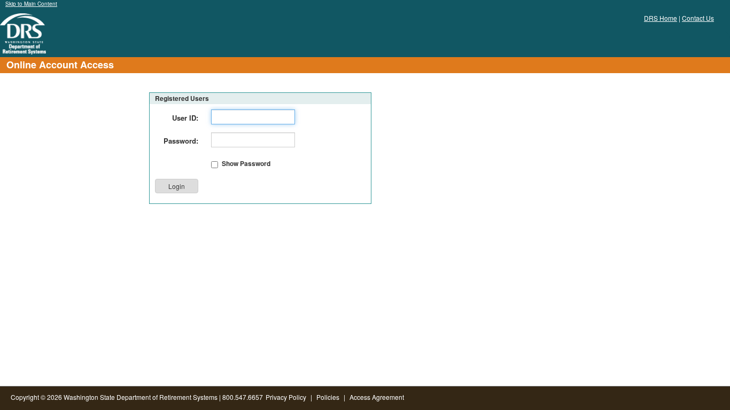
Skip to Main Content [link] (31, 3)
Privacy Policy (286, 396)
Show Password (246, 163)
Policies (327, 396)
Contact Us (698, 17)
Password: (181, 141)
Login (176, 186)
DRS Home (660, 17)
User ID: (185, 118)
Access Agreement (377, 396)
